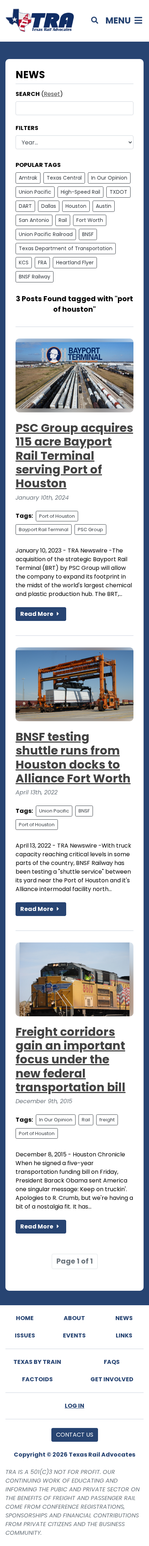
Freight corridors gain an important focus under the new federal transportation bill (70, 1060)
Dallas (48, 206)
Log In (74, 1406)
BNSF (88, 234)
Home (25, 1318)
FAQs (112, 1362)
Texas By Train (37, 1362)
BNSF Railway (34, 276)
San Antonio (34, 220)
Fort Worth (89, 220)
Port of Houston (57, 516)
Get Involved (111, 1379)
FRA (42, 262)
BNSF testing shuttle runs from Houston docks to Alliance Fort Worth (73, 757)
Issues (25, 1335)
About (74, 1318)
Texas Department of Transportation (65, 248)
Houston (75, 206)
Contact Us (74, 1435)
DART (25, 206)
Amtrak (28, 177)
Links (124, 1335)
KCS (24, 262)
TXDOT (118, 192)
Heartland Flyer (75, 262)
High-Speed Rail (80, 192)
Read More (37, 614)
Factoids (37, 1379)
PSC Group (90, 529)
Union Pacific (35, 192)
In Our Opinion (109, 177)
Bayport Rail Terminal (43, 529)
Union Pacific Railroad (46, 234)
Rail (63, 220)
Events (74, 1335)
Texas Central (64, 177)
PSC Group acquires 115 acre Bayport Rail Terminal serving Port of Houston (74, 456)
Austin (103, 206)
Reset (52, 94)
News (124, 1318)
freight (107, 1120)
